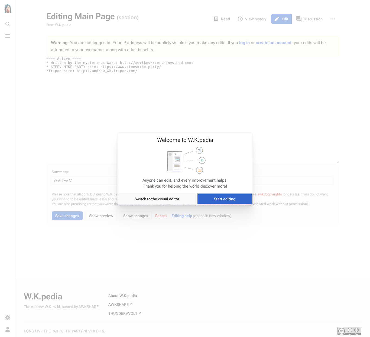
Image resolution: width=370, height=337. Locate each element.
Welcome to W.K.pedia (185, 140)
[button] (157, 199)
